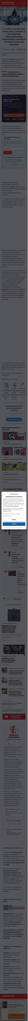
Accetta (14, 524)
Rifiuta (14, 519)
